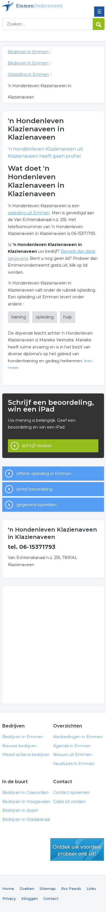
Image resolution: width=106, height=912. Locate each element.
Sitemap (48, 888)
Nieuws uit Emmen (72, 754)
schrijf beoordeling (34, 489)
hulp (67, 317)
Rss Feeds (71, 888)
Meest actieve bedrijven (26, 754)
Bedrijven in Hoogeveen (26, 801)
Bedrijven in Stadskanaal (26, 819)
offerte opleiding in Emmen (43, 473)
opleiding (45, 317)
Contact (51, 898)
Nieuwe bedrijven (19, 745)
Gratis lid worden (69, 801)
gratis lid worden (77, 849)
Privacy (9, 898)
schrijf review (36, 445)
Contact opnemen (71, 792)
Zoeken (27, 888)
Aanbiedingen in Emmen (78, 736)
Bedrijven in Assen (20, 810)
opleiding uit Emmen (29, 212)
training (18, 317)
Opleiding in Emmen (28, 74)
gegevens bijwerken (36, 504)
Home (8, 888)
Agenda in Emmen (72, 745)
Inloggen (29, 898)
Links (91, 888)
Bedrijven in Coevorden (25, 792)
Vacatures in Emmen (74, 763)
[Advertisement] (53, 645)
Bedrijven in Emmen (43, 6)
